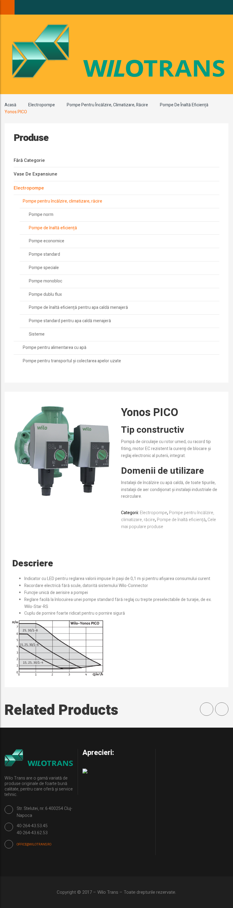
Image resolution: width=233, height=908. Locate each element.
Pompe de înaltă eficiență (184, 105)
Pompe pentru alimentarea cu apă (54, 347)
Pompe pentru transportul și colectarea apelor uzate (72, 361)
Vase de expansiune (35, 174)
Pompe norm (41, 214)
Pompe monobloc (45, 281)
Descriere (32, 563)
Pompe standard (44, 254)
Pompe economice (46, 241)
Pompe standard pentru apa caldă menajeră (70, 321)
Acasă (10, 105)
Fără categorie (29, 160)
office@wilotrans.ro (34, 844)
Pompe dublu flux (45, 294)
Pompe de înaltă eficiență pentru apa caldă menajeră (78, 307)
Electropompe (41, 105)
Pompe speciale (44, 268)
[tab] (38, 564)
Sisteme (37, 334)
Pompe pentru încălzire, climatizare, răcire (107, 105)
